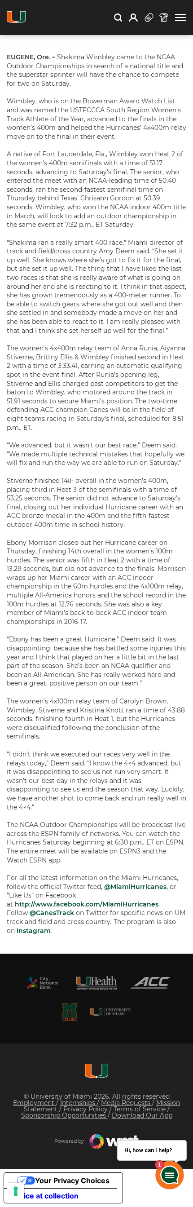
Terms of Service (140, 1109)
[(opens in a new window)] (42, 983)
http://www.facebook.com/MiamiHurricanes (86, 904)
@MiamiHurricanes (135, 887)
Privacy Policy (86, 1109)
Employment (34, 1103)
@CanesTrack (53, 913)
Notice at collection (45, 1195)
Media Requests (126, 1103)
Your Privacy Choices (72, 1180)
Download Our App (142, 1115)
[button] (180, 18)
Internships (78, 1103)
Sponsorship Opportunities (64, 1115)
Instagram (34, 931)
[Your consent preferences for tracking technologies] (15, 1191)
